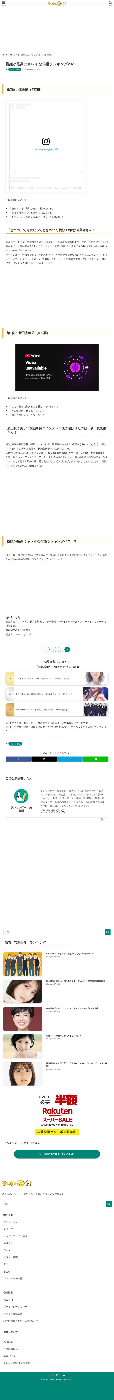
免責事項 (8, 1299)
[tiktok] (58, 811)
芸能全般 (8, 1215)
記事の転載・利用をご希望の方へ (21, 1320)
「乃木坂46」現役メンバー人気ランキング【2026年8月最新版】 (43, 678)
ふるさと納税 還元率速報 (16, 1363)
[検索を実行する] (108, 932)
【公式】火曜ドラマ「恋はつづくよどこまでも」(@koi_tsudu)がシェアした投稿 (45, 188)
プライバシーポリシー (15, 1306)
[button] (18, 759)
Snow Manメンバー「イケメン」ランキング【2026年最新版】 (42, 709)
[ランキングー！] (57, 3)
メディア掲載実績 (12, 1313)
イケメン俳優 (15, 69)
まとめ (7, 1271)
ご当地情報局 (10, 1349)
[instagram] (53, 811)
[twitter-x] (48, 811)
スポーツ (8, 1229)
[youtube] (63, 811)
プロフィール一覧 (12, 1278)
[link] (43, 811)
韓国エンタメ (10, 1222)
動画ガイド (9, 1356)
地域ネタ (8, 1243)
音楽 (5, 1264)
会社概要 (8, 1292)
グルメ (7, 1250)
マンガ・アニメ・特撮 (15, 1236)
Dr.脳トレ (8, 1342)
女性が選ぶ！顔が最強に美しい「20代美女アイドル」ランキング (44, 694)
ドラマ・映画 (10, 1257)
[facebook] (50, 1375)
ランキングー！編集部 (21, 809)
